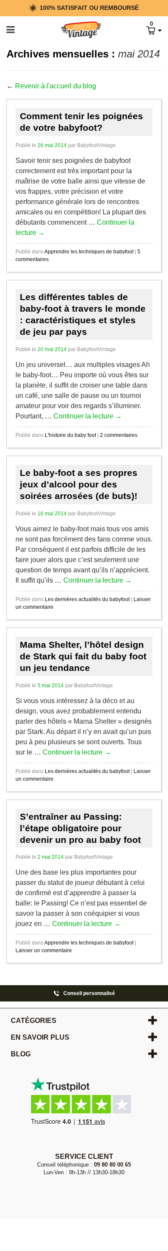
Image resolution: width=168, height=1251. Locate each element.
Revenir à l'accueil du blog (55, 86)
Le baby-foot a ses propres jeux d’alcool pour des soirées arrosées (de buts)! (78, 484)
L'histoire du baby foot (70, 435)
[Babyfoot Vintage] (72, 30)
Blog (21, 1054)
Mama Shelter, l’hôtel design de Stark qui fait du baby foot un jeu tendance (83, 656)
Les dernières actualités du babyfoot (87, 599)
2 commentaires (118, 435)
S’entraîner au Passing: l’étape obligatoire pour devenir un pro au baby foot (80, 828)
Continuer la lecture (87, 416)
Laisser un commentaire (44, 950)
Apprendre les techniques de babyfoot (89, 252)
